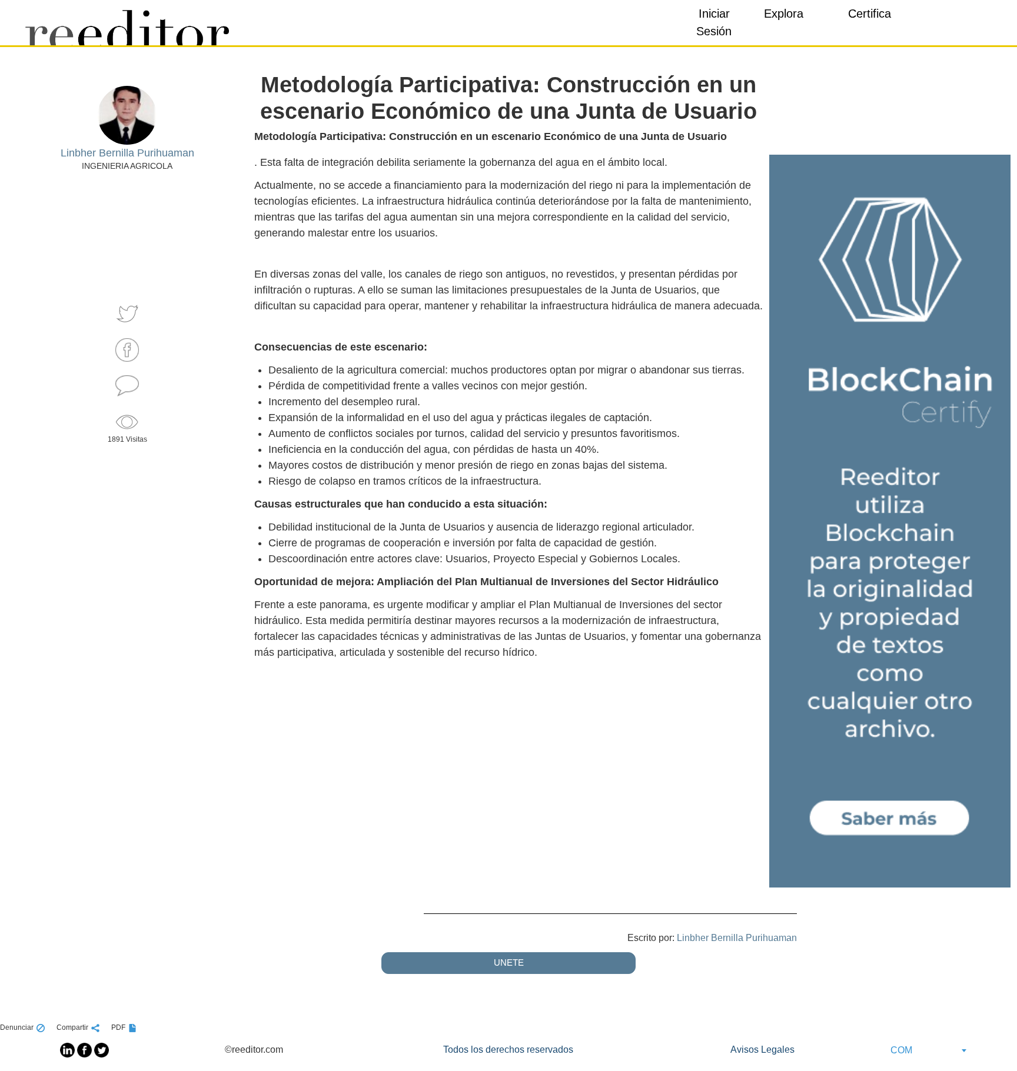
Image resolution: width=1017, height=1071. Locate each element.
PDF (118, 1027)
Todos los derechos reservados (508, 1050)
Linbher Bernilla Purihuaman (737, 938)
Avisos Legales (762, 1050)
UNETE (509, 962)
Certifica (869, 13)
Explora (783, 13)
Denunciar (17, 1027)
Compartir (72, 1027)
